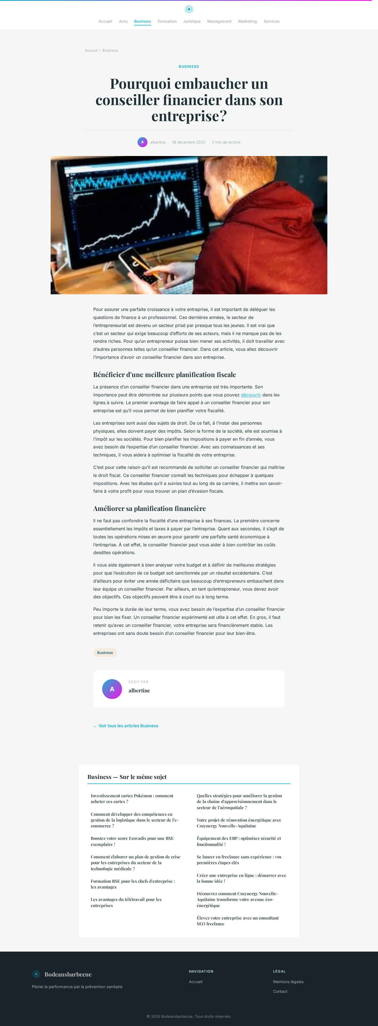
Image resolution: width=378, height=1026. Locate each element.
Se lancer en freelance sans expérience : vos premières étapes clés (239, 859)
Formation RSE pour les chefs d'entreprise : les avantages (133, 884)
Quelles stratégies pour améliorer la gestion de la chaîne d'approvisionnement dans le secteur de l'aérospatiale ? (239, 801)
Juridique (192, 21)
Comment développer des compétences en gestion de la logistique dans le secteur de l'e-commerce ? (135, 820)
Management (219, 21)
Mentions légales (288, 981)
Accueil (105, 21)
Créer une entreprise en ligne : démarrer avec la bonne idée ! (241, 878)
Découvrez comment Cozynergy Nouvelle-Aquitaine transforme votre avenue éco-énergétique (237, 899)
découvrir (251, 395)
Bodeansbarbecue (68, 974)
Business (142, 21)
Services (272, 21)
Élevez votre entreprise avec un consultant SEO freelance (238, 920)
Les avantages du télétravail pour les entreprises (126, 902)
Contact (280, 991)
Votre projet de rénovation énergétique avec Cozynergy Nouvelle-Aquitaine (239, 822)
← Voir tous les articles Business (125, 725)
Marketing (247, 21)
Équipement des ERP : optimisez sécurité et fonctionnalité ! (239, 841)
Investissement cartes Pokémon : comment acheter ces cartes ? (132, 798)
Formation (167, 21)
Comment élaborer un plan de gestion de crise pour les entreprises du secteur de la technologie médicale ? (135, 862)
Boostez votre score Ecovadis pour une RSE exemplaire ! (132, 841)
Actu (123, 21)
